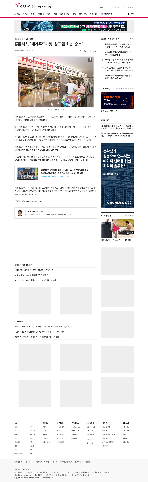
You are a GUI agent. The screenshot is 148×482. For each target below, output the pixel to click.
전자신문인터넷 (128, 431)
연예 (44, 427)
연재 (31, 454)
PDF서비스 (75, 438)
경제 (55, 14)
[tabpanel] (117, 61)
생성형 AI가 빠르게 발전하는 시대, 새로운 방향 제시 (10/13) (36, 337)
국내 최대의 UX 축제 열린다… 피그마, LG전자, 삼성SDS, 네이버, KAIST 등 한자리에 (117, 128)
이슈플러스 (60, 427)
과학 (74, 14)
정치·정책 (83, 14)
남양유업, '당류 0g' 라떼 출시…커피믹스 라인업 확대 (118, 53)
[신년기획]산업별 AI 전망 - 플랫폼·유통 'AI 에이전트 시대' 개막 (48, 214)
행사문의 (105, 431)
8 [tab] (132, 88)
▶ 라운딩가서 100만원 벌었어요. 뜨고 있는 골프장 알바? (35, 280)
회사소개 (26, 470)
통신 (49, 14)
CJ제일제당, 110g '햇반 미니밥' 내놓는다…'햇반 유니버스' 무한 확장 (119, 69)
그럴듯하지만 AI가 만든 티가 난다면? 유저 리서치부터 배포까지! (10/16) (41, 332)
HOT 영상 (106, 216)
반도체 (25, 14)
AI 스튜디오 (60, 431)
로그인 (125, 7)
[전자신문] (33, 5)
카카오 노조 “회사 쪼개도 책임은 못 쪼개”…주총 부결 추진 (119, 77)
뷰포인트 (60, 438)
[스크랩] (85, 51)
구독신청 (116, 7)
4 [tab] (123, 88)
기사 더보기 (39, 212)
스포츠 (32, 446)
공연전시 (46, 434)
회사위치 (126, 442)
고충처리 (105, 446)
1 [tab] (130, 38)
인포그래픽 (60, 442)
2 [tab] (132, 38)
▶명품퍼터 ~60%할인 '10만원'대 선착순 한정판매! (33, 270)
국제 (31, 438)
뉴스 (15, 423)
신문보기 (109, 7)
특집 (31, 450)
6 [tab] (128, 88)
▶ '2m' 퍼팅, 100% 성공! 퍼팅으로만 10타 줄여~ (32, 275)
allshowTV (75, 431)
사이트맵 (87, 462)
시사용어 (74, 434)
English (100, 7)
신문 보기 (90, 431)
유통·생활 (29, 39)
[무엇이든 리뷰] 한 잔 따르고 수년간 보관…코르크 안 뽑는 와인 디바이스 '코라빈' (119, 61)
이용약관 (105, 438)
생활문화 (46, 438)
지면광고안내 (106, 427)
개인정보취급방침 (108, 442)
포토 (44, 431)
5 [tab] (126, 88)
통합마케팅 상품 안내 (109, 434)
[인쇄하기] (95, 51)
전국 (31, 442)
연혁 (124, 434)
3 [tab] (121, 88)
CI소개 (125, 438)
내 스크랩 (90, 443)
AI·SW (17, 14)
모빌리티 (40, 14)
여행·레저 (46, 442)
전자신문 (126, 427)
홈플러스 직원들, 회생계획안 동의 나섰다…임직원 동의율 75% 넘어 (118, 45)
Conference (75, 427)
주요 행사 (106, 88)
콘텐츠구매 (90, 434)
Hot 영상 (60, 434)
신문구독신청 (91, 427)
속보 (15, 427)
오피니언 (93, 14)
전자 (32, 14)
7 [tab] (130, 88)
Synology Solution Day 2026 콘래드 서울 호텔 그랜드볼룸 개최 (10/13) (41, 326)
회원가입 (131, 7)
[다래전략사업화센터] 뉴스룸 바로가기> (54, 176)
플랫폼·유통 (65, 14)
